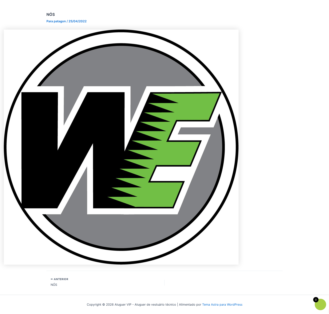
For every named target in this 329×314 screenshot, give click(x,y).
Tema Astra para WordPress (222, 304)
